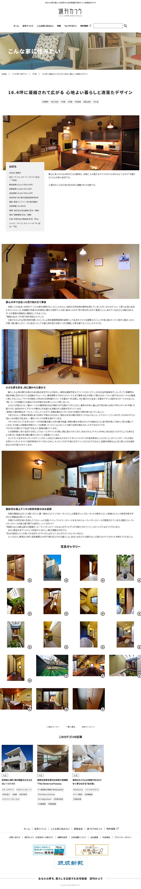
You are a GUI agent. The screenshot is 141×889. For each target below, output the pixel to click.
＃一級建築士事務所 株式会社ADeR (50, 789)
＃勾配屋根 (42, 804)
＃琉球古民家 (58, 799)
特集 (59, 25)
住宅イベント (27, 25)
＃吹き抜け (6, 794)
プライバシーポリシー (123, 837)
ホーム (16, 25)
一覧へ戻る (70, 726)
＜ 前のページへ (52, 726)
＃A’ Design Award (44, 799)
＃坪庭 (63, 102)
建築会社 (78, 828)
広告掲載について (78, 837)
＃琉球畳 (77, 102)
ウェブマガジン (70, 25)
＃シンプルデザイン (92, 789)
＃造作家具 (23, 794)
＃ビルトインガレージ (23, 789)
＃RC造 (95, 102)
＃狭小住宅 (55, 102)
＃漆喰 (70, 102)
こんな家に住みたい (45, 25)
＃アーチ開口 (77, 794)
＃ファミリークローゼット (11, 799)
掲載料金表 (62, 837)
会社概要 (94, 837)
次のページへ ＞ (88, 726)
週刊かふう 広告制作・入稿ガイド (39, 837)
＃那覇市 (45, 102)
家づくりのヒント (94, 828)
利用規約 (106, 837)
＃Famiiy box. (78, 789)
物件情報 (84, 25)
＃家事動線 (89, 794)
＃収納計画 (77, 799)
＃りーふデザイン (8, 789)
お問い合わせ (14, 837)
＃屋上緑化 (87, 102)
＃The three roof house (46, 794)
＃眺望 (14, 794)
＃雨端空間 (52, 804)
